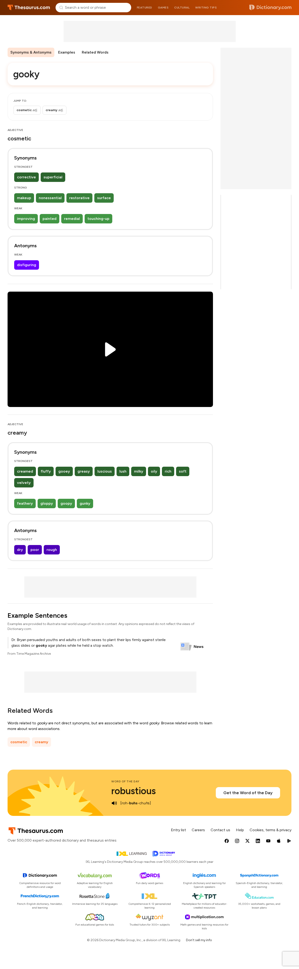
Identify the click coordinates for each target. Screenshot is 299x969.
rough (52, 549)
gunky (85, 503)
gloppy (46, 503)
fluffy (46, 471)
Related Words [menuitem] (95, 52)
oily (154, 471)
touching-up (98, 218)
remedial (72, 218)
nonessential (50, 198)
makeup (24, 198)
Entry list (178, 830)
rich (168, 471)
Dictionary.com (270, 7)
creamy (41, 742)
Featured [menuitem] (144, 7)
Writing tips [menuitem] (206, 7)
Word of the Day (125, 781)
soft (182, 471)
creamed (25, 471)
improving (26, 218)
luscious (104, 471)
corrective (26, 177)
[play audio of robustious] (114, 803)
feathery (25, 503)
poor (34, 549)
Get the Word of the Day (248, 792)
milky (138, 471)
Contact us (220, 830)
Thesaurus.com (29, 7)
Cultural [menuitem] (182, 7)
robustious (133, 791)
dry (20, 549)
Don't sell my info (199, 940)
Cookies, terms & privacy (270, 830)
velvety (24, 482)
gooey (64, 471)
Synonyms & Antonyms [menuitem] (31, 52)
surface (104, 198)
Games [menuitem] (163, 7)
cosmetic (18, 742)
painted (49, 218)
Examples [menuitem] (66, 52)
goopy (66, 503)
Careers (198, 830)
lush (122, 471)
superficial (52, 177)
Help (240, 830)
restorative (79, 198)
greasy (84, 471)
